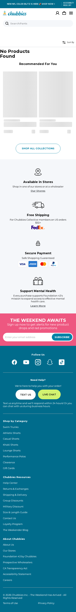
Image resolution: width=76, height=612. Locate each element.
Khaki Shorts (10, 444)
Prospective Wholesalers (17, 562)
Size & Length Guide (15, 512)
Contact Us (9, 518)
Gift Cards (9, 468)
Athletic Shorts (11, 433)
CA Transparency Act (15, 568)
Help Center (10, 483)
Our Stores (38, 190)
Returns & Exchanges (15, 488)
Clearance (9, 462)
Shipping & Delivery (15, 494)
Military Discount (13, 506)
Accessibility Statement (17, 574)
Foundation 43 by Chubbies (19, 556)
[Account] (57, 13)
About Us (8, 544)
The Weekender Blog (15, 530)
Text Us (25, 394)
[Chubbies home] (14, 13)
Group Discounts (13, 500)
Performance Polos (14, 456)
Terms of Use (10, 603)
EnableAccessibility (67, 4)
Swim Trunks (10, 427)
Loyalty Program (13, 524)
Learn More (38, 306)
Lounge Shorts (11, 450)
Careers (7, 580)
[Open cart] (64, 13)
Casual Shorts (11, 438)
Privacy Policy (46, 603)
